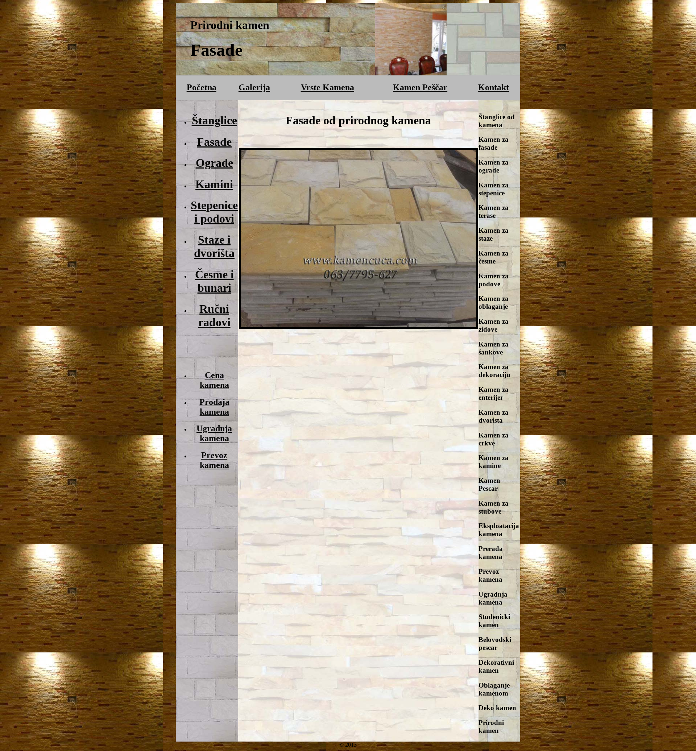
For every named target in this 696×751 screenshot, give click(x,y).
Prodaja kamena (214, 406)
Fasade (214, 141)
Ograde (214, 162)
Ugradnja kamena (214, 433)
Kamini (214, 184)
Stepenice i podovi (214, 212)
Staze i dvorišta (214, 246)
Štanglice (214, 120)
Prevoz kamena (214, 460)
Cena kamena (214, 380)
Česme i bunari (214, 281)
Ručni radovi (214, 315)
